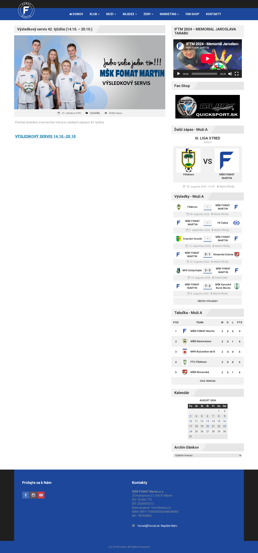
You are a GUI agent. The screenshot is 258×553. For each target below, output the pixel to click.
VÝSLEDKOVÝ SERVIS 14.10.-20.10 (45, 136)
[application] (207, 58)
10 (190, 421)
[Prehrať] (179, 74)
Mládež (129, 14)
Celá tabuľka (207, 381)
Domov (77, 14)
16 (224, 421)
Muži (110, 14)
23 (224, 426)
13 (207, 421)
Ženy (147, 14)
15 (218, 421)
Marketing (168, 14)
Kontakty (213, 14)
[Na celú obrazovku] (237, 74)
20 (207, 426)
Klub (94, 14)
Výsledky (95, 113)
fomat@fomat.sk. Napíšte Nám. (157, 525)
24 (190, 431)
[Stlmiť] (230, 74)
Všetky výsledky (208, 301)
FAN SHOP (192, 14)
